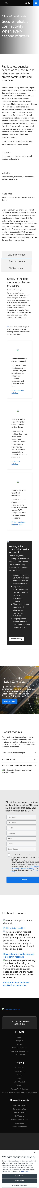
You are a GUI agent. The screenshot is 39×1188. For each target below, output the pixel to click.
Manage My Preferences (19, 1089)
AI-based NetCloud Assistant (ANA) (17, 765)
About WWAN (19, 1082)
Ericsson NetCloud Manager (13, 753)
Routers (19, 1037)
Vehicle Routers (19, 1112)
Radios (19, 1044)
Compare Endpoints (19, 1126)
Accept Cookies (19, 1176)
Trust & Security (19, 1071)
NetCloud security (9, 759)
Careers (19, 1075)
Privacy (19, 1085)
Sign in (30, 3)
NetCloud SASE (19, 1055)
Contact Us (19, 1068)
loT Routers (19, 1116)
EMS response (16, 268)
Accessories (19, 1123)
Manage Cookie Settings (19, 1185)
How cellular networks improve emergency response (18, 955)
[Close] (34, 1152)
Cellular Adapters (19, 1109)
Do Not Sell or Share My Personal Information (19, 1092)
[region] (19, 1169)
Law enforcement (16, 254)
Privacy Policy (25, 1171)
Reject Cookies (19, 1180)
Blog (19, 1078)
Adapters (19, 1041)
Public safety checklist (14, 928)
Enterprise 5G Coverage (19, 1051)
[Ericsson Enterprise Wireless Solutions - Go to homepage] (5, 3)
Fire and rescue (16, 261)
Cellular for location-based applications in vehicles (16, 984)
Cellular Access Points (19, 1119)
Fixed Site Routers (19, 1105)
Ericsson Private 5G (19, 1048)
